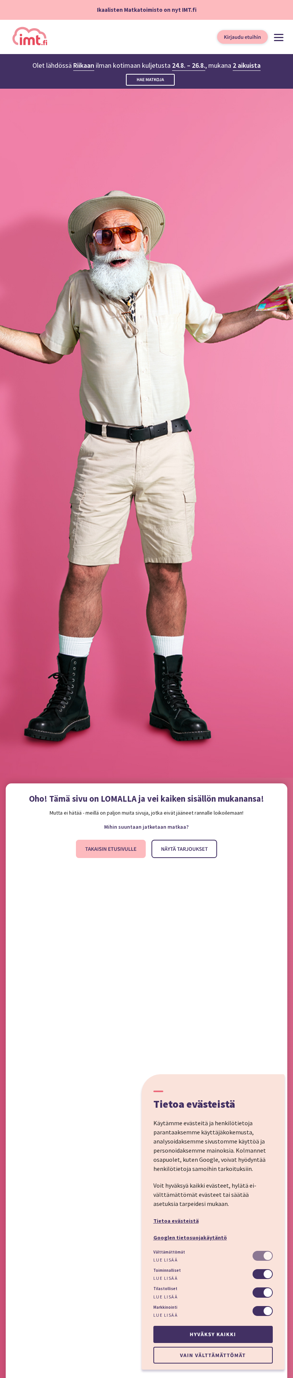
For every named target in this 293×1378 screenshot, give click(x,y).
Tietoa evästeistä (176, 1220)
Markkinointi (165, 1307)
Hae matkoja (150, 80)
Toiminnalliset (167, 1270)
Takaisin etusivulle (111, 848)
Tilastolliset (165, 1288)
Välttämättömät (169, 1252)
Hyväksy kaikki (213, 1334)
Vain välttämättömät (213, 1355)
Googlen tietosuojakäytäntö (190, 1237)
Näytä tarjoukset (184, 848)
